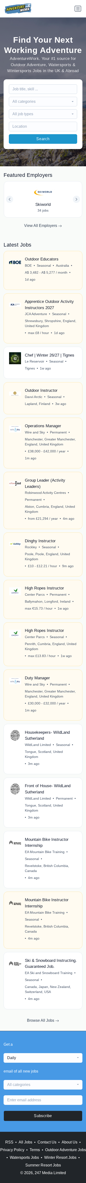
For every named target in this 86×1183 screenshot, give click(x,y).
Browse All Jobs (41, 1020)
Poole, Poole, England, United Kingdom (47, 556)
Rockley (31, 547)
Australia (62, 265)
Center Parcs (35, 594)
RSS (9, 1142)
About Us (69, 1142)
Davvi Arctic (33, 397)
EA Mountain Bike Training (44, 852)
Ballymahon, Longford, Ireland (47, 601)
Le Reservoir (34, 361)
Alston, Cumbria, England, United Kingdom (50, 509)
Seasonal (44, 265)
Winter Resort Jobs (60, 1157)
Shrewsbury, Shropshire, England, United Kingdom (50, 323)
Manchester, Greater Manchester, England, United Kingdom (50, 441)
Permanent (58, 432)
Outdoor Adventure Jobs (65, 1150)
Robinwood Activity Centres (45, 493)
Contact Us (47, 1142)
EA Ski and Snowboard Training (48, 973)
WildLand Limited (38, 745)
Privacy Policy (12, 1150)
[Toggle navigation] (77, 8)
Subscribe (43, 1116)
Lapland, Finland (37, 404)
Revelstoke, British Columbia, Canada (47, 868)
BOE (28, 265)
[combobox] (43, 101)
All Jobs (25, 1142)
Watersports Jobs (24, 1157)
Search (43, 139)
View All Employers (41, 226)
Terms (35, 1150)
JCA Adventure (36, 314)
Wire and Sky (35, 432)
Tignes (30, 368)
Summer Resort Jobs (43, 1165)
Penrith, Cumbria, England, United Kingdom (50, 646)
